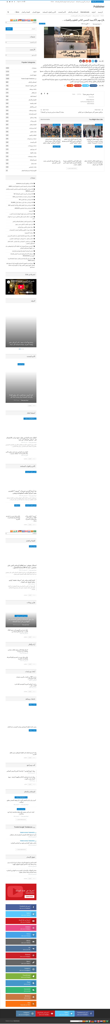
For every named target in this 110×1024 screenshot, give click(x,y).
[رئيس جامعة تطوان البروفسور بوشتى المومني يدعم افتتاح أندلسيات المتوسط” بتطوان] (93, 130)
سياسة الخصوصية (29, 233)
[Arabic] (35, 20)
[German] (20, 20)
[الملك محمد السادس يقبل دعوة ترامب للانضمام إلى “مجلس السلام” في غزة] (21, 427)
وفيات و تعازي (33, 117)
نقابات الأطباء (33, 153)
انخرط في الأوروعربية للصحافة (83, 1)
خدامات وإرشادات (32, 145)
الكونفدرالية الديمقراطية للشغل (29, 170)
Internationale (85, 12)
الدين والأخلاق (33, 107)
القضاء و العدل (26, 12)
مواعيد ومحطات (32, 110)
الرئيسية (100, 12)
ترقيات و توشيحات (32, 156)
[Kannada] (14, 20)
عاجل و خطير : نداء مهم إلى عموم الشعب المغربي (21, 238)
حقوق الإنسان (36, 12)
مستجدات (34, 68)
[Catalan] (32, 20)
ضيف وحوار (33, 163)
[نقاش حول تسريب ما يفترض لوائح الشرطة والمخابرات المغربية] (13, 509)
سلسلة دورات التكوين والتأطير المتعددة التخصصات (21, 230)
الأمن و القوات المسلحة (49, 12)
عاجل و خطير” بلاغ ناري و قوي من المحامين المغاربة (23, 843)
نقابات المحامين (32, 167)
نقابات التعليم (33, 131)
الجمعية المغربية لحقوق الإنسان (21, 616)
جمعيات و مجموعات (31, 138)
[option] (21, 326)
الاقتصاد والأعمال (32, 99)
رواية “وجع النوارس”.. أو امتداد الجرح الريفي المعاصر (21, 771)
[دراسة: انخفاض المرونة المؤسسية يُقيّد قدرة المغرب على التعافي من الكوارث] (9, 686)
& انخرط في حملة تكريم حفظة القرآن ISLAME (22, 202)
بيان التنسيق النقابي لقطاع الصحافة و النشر (23, 221)
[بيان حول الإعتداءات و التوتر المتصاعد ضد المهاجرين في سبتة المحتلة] (21, 617)
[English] (26, 20)
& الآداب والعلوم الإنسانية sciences (24, 183)
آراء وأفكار (34, 92)
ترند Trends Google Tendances (28, 78)
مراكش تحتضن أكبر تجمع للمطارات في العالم (90, 112)
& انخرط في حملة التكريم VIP (26, 199)
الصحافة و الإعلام (73, 12)
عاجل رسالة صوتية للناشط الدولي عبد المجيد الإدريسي (20, 235)
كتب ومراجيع (33, 149)
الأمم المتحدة (62, 12)
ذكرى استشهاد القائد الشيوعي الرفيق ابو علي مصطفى (23, 834)
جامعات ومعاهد (42, 23)
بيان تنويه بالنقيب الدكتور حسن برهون (24, 224)
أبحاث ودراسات (32, 128)
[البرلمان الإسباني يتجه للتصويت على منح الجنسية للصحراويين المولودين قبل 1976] (21, 326)
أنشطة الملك (33, 96)
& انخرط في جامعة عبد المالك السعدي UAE (23, 196)
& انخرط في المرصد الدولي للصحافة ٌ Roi (23, 194)
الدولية (93, 12)
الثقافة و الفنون (32, 135)
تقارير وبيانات (33, 121)
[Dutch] (29, 20)
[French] (23, 20)
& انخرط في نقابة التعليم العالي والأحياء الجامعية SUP (20, 205)
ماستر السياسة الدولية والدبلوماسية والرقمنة (22, 251)
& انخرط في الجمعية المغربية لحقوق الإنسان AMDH (21, 186)
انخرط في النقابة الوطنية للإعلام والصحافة (65, 1)
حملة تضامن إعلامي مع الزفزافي (25, 227)
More (52, 1)
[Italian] (17, 20)
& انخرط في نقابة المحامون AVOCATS (24, 208)
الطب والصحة (33, 103)
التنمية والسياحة (32, 114)
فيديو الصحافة (33, 160)
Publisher (99, 6)
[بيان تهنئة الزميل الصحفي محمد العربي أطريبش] (50, 152)
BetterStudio (17, 1021)
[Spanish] (11, 20)
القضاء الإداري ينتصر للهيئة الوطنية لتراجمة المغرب (21, 214)
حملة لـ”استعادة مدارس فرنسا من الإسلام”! (52, 112)
